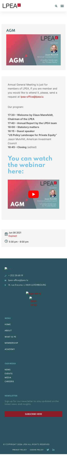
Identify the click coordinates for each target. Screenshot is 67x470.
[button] (56, 6)
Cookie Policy (37, 450)
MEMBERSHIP (11, 343)
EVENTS (9, 373)
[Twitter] (48, 450)
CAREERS (9, 381)
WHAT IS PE (10, 337)
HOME (8, 324)
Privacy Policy (19, 450)
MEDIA (8, 377)
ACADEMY (10, 349)
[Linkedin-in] (53, 450)
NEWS (8, 369)
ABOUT (8, 330)
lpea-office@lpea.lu (31, 96)
